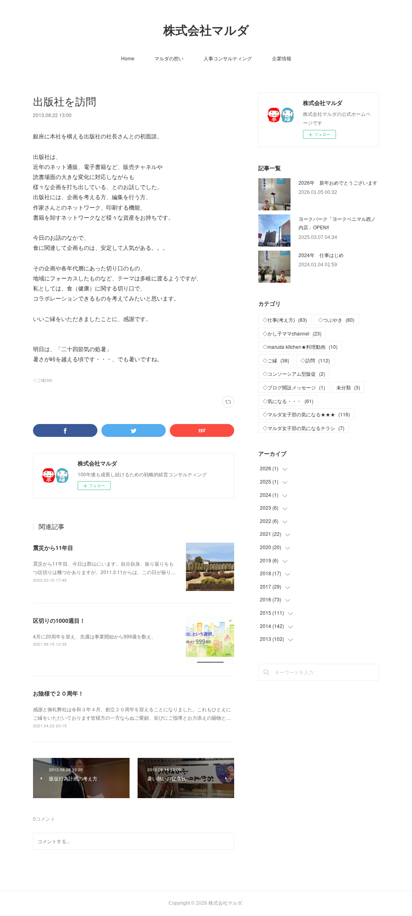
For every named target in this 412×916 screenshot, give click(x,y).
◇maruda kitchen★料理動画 (300, 346)
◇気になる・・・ (288, 400)
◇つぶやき (336, 319)
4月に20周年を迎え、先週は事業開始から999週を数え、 (94, 636)
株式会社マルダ (206, 30)
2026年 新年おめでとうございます (338, 182)
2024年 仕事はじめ (321, 254)
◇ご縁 (276, 360)
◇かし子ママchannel (292, 333)
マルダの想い (168, 58)
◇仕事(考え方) (285, 319)
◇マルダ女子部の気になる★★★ (306, 414)
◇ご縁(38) (42, 380)
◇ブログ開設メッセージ (294, 387)
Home (127, 58)
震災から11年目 (53, 547)
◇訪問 (315, 360)
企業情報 (281, 58)
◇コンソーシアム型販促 (294, 373)
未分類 (348, 387)
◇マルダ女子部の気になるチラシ (303, 427)
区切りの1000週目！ (59, 620)
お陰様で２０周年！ (58, 693)
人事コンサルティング (228, 58)
